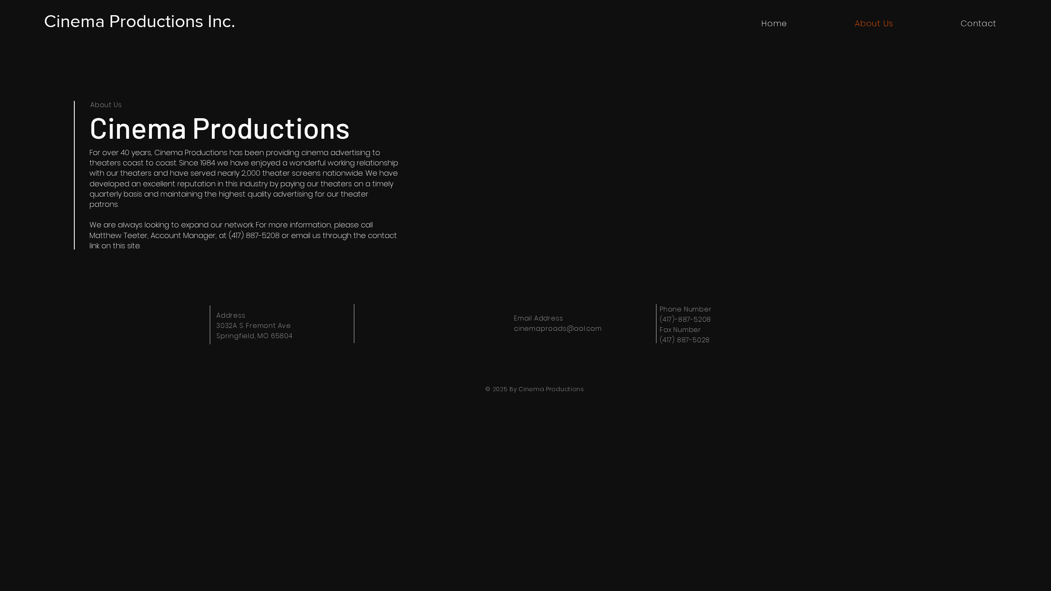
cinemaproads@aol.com (558, 328)
